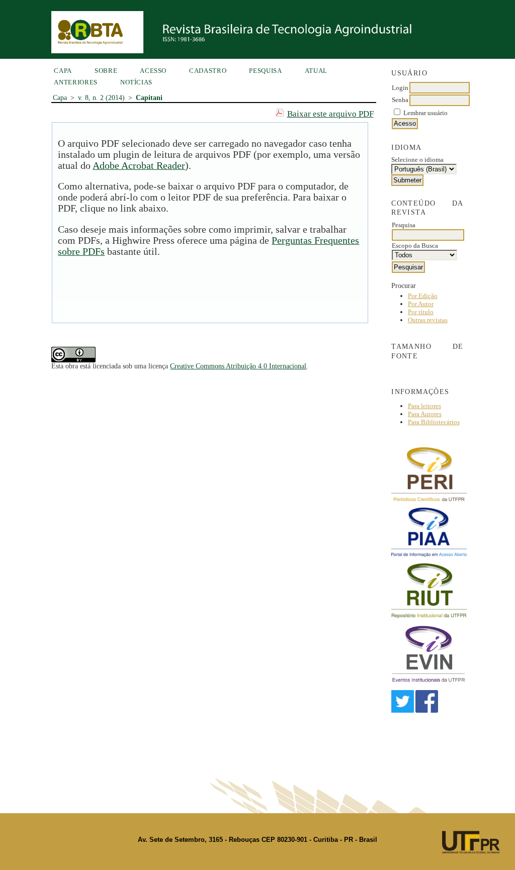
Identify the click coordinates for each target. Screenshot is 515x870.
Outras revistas (428, 320)
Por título (421, 312)
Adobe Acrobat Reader (139, 165)
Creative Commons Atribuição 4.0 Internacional (238, 366)
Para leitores (424, 406)
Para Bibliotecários (434, 422)
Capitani (149, 98)
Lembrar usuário (425, 113)
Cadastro (207, 70)
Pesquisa (265, 70)
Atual (316, 70)
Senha (400, 100)
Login (400, 87)
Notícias (136, 82)
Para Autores (425, 414)
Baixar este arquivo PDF (330, 114)
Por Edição (423, 296)
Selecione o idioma (417, 159)
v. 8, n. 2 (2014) (101, 98)
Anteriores (76, 82)
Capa (63, 70)
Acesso (153, 70)
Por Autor (421, 304)
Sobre (106, 70)
